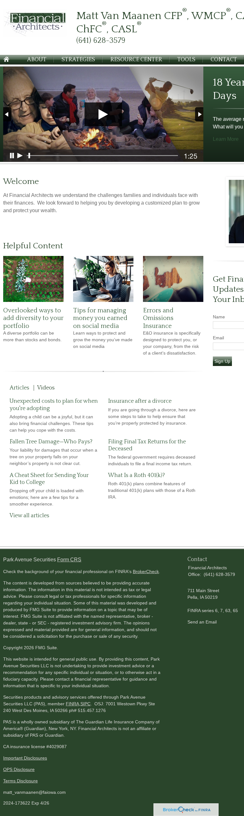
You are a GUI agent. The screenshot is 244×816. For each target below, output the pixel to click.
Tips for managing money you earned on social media (100, 318)
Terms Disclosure (20, 780)
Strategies (78, 59)
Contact (224, 59)
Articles (19, 388)
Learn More (226, 139)
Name (219, 316)
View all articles (29, 515)
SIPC (85, 703)
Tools (186, 59)
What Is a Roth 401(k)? (136, 475)
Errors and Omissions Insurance (158, 318)
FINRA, (73, 703)
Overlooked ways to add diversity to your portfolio (33, 318)
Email (218, 337)
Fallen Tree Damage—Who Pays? (51, 442)
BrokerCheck (146, 571)
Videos (46, 388)
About (36, 59)
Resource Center (136, 59)
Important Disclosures (25, 758)
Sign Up (222, 361)
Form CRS (69, 559)
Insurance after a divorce (140, 401)
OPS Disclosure (19, 769)
